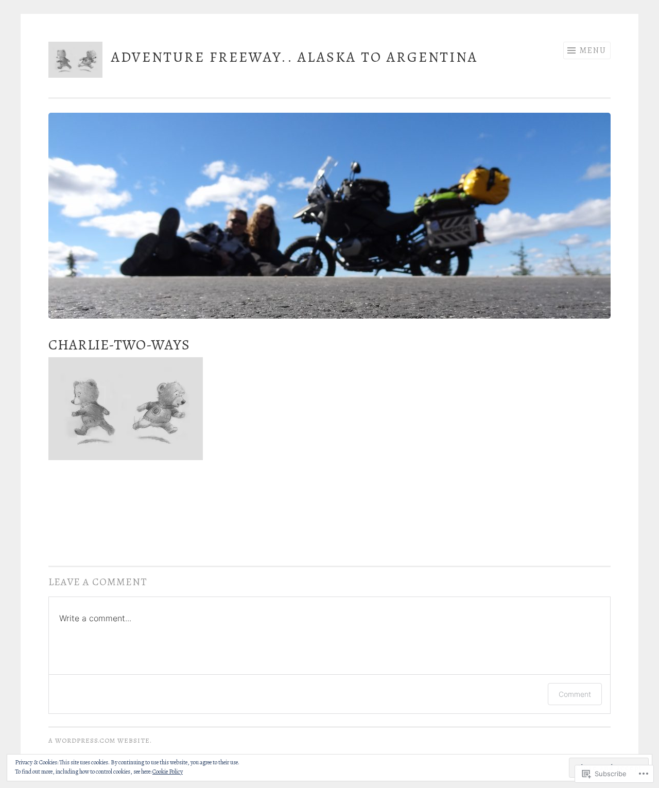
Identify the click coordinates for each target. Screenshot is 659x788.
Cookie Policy (167, 771)
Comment (575, 694)
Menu (592, 50)
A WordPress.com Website (99, 740)
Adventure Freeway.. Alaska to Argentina (294, 57)
